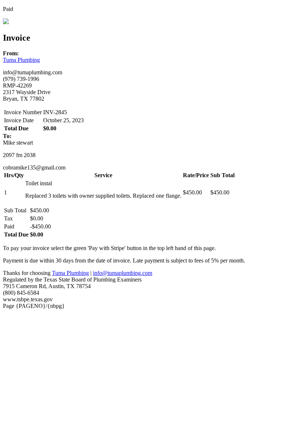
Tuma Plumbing (21, 60)
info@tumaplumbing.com (122, 273)
